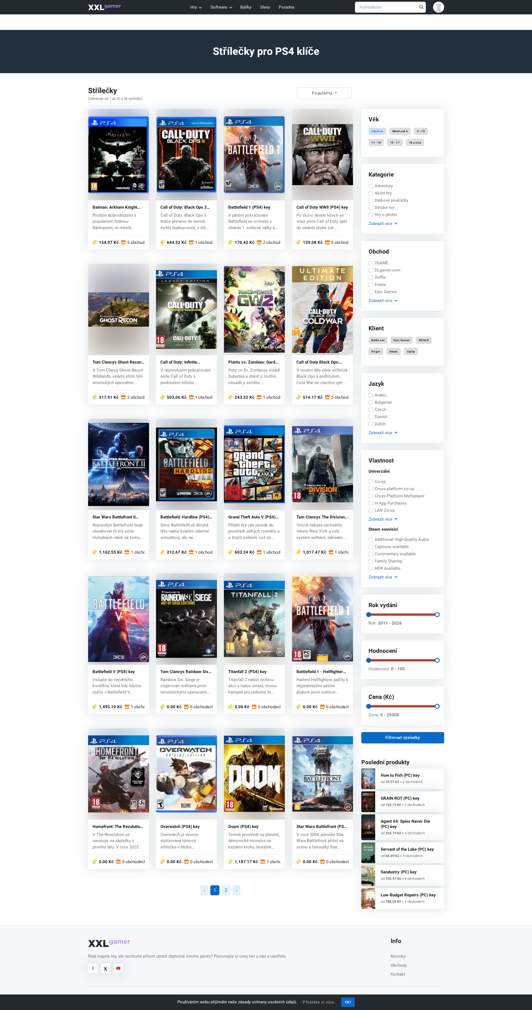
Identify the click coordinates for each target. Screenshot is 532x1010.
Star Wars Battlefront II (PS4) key (114, 517)
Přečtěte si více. (319, 1002)
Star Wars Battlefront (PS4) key (322, 826)
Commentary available (395, 553)
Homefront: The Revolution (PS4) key (117, 826)
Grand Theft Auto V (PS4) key (251, 517)
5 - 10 (421, 131)
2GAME (381, 262)
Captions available (392, 546)
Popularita (323, 93)
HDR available (387, 568)
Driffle (380, 277)
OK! (348, 1002)
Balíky (245, 7)
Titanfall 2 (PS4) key (247, 671)
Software (219, 7)
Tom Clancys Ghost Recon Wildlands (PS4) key (117, 362)
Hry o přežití (386, 214)
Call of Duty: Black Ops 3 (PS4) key (183, 207)
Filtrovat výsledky (402, 737)
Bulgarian (383, 402)
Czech (380, 409)
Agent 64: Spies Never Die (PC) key (405, 824)
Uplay (411, 351)
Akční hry (383, 193)
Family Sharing (388, 561)
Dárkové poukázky (391, 200)
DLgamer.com (387, 270)
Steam (393, 351)
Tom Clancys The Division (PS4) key (320, 517)
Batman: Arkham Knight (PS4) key (115, 207)
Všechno (377, 131)
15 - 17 (395, 142)
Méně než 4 (400, 131)
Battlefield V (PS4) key (114, 671)
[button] (438, 7)
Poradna (286, 7)
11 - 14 (376, 142)
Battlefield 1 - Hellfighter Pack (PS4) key (319, 671)
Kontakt (398, 974)
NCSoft (424, 340)
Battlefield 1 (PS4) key (249, 207)
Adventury (384, 185)
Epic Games (386, 291)
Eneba (380, 284)
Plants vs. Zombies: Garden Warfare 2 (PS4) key (254, 362)
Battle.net (377, 340)
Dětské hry (384, 207)
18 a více (415, 142)
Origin (375, 351)
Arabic (381, 395)
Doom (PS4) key (243, 826)
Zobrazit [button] (380, 223)
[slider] (368, 614)
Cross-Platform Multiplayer (399, 496)
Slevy (265, 7)
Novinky (398, 956)
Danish (381, 416)
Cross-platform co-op (394, 488)
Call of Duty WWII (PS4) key (322, 207)
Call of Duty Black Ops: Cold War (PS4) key (317, 362)
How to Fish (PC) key (400, 775)
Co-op (380, 481)
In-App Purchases (391, 503)
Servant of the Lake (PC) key (407, 849)
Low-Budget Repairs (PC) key (408, 895)
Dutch (380, 423)
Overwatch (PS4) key (180, 826)
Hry (193, 7)
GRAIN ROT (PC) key (400, 798)
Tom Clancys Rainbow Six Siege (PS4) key (184, 671)
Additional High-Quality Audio (402, 539)
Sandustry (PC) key (399, 872)
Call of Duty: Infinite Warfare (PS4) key (178, 362)
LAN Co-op (385, 510)
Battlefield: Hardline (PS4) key (184, 517)
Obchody (399, 965)
